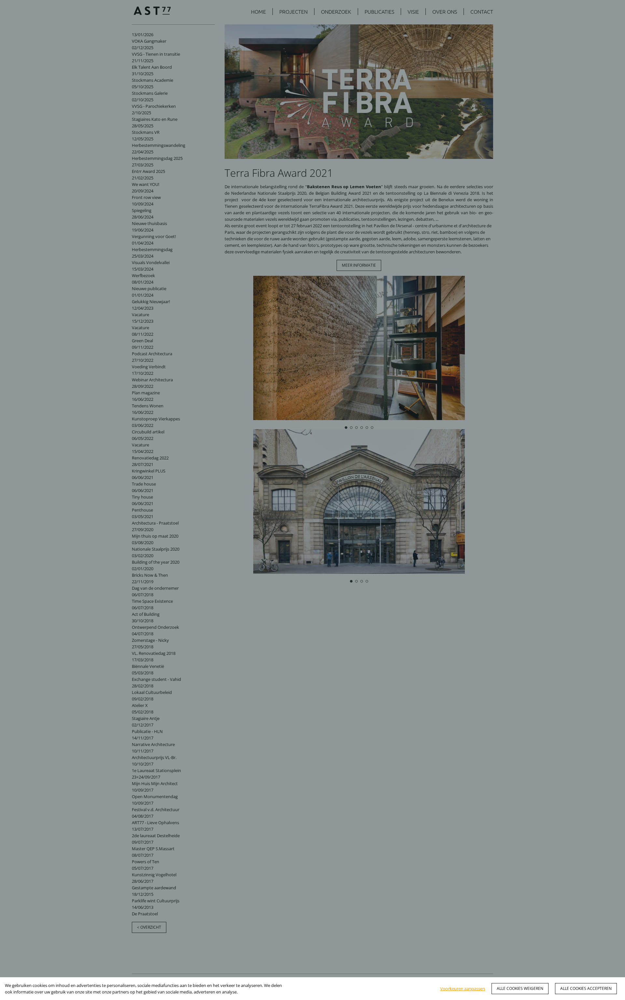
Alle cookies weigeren (520, 988)
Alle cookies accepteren (586, 988)
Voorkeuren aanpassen (462, 989)
